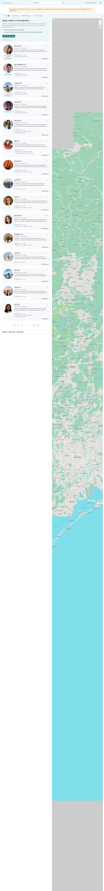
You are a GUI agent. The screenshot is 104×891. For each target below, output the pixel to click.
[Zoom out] (100, 23)
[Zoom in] (100, 20)
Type (7, 15)
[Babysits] (6, 2)
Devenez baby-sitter (91, 2)
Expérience (16, 15)
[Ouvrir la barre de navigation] (100, 2)
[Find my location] (100, 27)
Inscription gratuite (8, 36)
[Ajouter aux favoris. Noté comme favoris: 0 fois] (47, 65)
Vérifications (27, 15)
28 (34, 325)
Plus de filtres (39, 15)
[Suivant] (38, 325)
